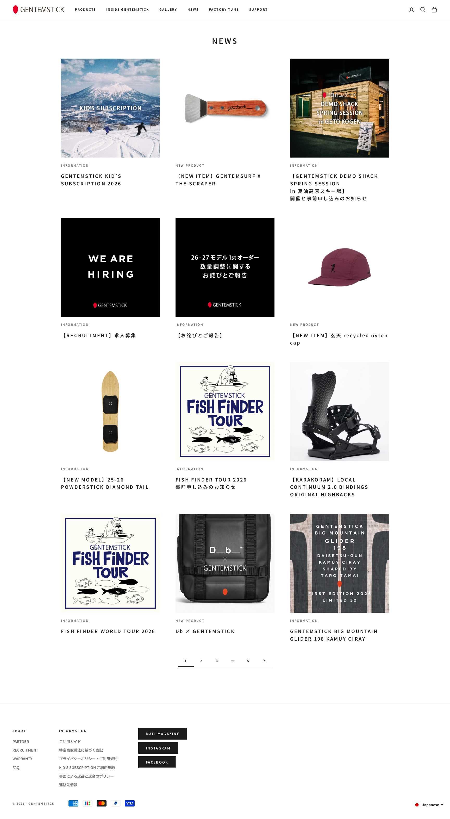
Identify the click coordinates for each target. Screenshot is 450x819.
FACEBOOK (157, 762)
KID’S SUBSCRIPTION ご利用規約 (87, 767)
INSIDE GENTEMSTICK (127, 9)
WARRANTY (22, 758)
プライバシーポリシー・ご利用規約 (88, 758)
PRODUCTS (85, 9)
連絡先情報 (68, 784)
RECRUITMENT (25, 750)
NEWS (193, 9)
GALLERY (168, 9)
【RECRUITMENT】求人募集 (98, 335)
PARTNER (20, 741)
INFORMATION (75, 165)
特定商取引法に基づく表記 (81, 750)
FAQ (16, 767)
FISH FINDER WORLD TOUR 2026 (108, 631)
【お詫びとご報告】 (200, 335)
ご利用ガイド (70, 741)
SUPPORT (258, 9)
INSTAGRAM (158, 748)
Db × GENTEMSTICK (205, 631)
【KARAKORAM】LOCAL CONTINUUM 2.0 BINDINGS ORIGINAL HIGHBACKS (329, 487)
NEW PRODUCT (190, 165)
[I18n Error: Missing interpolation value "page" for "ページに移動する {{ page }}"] (264, 661)
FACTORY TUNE (224, 9)
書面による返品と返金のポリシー (86, 776)
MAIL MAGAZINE (162, 733)
